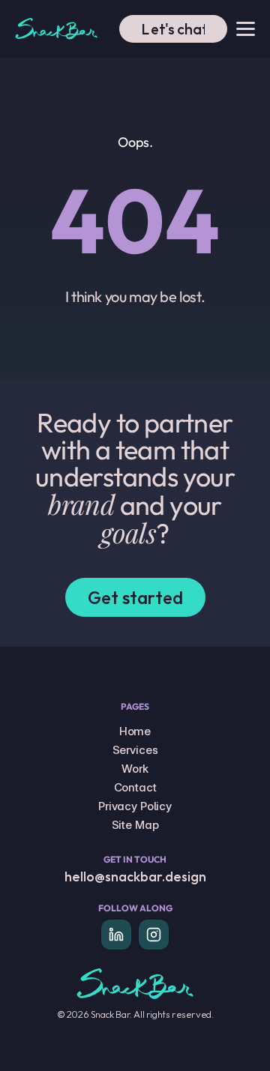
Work (135, 768)
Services (135, 750)
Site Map (135, 825)
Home (135, 731)
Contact (135, 787)
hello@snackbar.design (135, 876)
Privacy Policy (135, 806)
